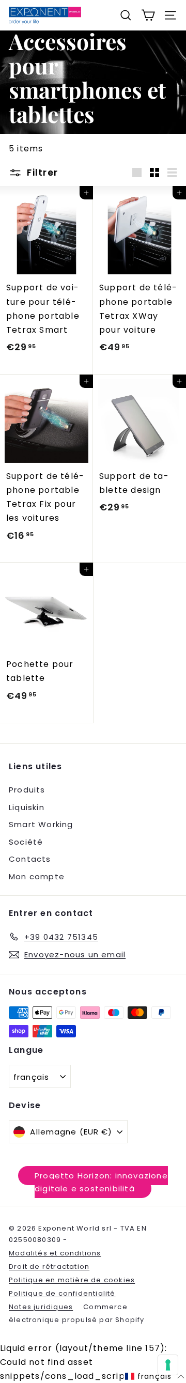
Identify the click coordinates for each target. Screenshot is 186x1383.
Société (26, 841)
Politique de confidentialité (62, 1293)
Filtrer (41, 172)
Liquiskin (26, 807)
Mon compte (37, 876)
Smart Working (41, 824)
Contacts (30, 858)
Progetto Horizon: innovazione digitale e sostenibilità (101, 1182)
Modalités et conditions (55, 1253)
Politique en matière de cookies (72, 1280)
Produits (27, 789)
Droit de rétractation (49, 1266)
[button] (154, 1377)
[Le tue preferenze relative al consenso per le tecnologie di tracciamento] (168, 1365)
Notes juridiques (41, 1307)
